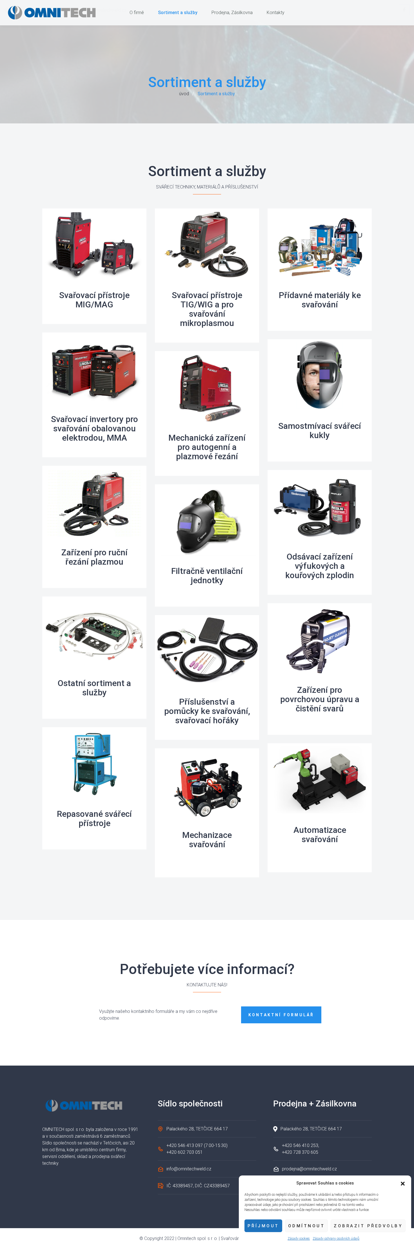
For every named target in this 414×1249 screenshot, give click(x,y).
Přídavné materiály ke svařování (320, 299)
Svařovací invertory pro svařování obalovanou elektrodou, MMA (94, 428)
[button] (403, 1183)
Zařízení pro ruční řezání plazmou (94, 557)
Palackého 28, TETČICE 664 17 (197, 1129)
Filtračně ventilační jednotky (207, 575)
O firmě (137, 12)
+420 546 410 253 (300, 1145)
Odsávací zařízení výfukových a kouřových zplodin (319, 566)
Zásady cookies (299, 1239)
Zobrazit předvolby (368, 1225)
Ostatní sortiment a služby (94, 687)
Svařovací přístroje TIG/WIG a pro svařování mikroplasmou (207, 309)
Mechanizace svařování (207, 839)
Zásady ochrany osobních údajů (336, 1239)
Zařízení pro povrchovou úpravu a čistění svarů (319, 699)
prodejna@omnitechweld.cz (309, 1169)
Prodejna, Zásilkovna (232, 12)
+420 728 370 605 (300, 1152)
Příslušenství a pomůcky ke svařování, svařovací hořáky (207, 711)
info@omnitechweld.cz (188, 1169)
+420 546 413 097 (184, 1145)
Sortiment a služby (177, 12)
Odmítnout (306, 1225)
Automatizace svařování (319, 834)
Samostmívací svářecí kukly (319, 430)
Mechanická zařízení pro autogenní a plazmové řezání (207, 447)
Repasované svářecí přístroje (94, 818)
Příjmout (263, 1225)
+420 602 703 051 (184, 1152)
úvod (184, 93)
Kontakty (275, 12)
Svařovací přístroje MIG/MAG (94, 299)
